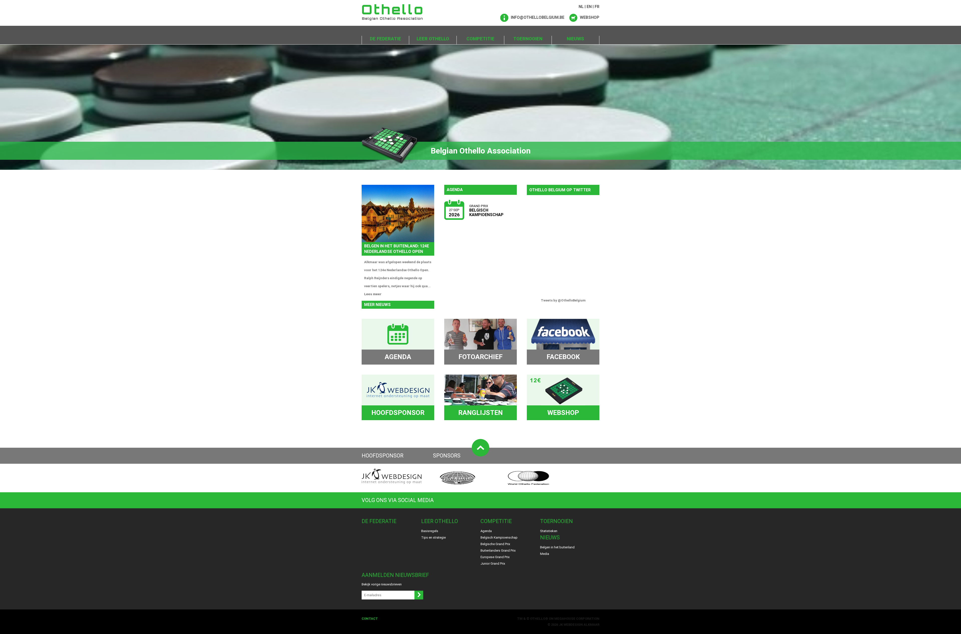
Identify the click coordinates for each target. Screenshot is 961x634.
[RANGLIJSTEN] (480, 390)
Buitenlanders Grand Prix (498, 550)
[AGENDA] (398, 334)
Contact (370, 618)
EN (589, 6)
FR (597, 6)
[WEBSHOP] (563, 390)
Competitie (480, 39)
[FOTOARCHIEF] (480, 334)
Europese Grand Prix (495, 557)
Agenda (486, 531)
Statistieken (548, 531)
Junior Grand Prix (492, 563)
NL (581, 6)
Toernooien (528, 39)
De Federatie (385, 39)
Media (544, 554)
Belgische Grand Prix (495, 544)
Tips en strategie (433, 537)
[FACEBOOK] (563, 334)
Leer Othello (433, 39)
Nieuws (575, 39)
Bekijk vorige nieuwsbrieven (382, 584)
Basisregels (429, 531)
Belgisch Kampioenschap (499, 537)
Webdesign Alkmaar (581, 624)
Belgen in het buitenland (557, 547)
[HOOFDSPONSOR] (398, 390)
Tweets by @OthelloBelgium (563, 300)
